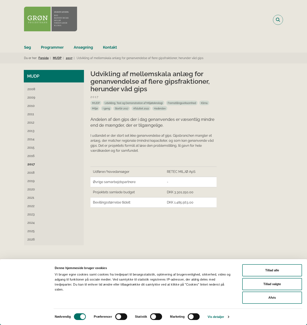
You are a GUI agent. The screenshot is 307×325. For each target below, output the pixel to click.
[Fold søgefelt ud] (278, 20)
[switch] (121, 316)
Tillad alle (272, 270)
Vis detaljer (216, 317)
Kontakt (110, 47)
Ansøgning (83, 47)
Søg (27, 47)
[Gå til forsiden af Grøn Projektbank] (50, 20)
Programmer (52, 47)
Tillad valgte (272, 284)
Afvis (272, 297)
